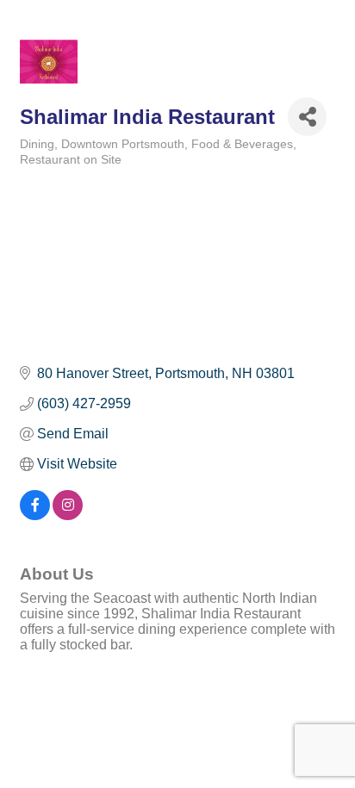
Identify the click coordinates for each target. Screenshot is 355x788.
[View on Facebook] (35, 515)
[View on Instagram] (68, 515)
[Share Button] (307, 116)
